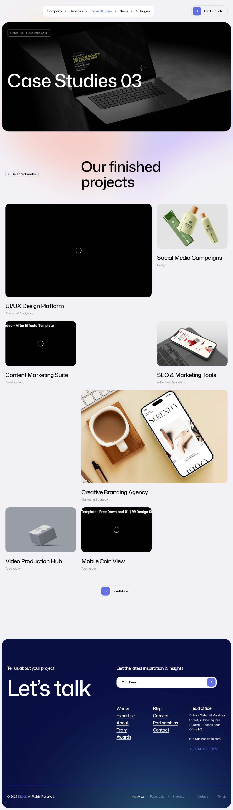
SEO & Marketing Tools (186, 375)
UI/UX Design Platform (34, 306)
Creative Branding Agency (114, 492)
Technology (13, 569)
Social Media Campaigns (189, 257)
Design (161, 265)
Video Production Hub (33, 561)
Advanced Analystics (19, 313)
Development (14, 382)
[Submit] (211, 682)
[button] (209, 11)
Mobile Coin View (103, 561)
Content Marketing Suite (36, 375)
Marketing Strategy (94, 500)
